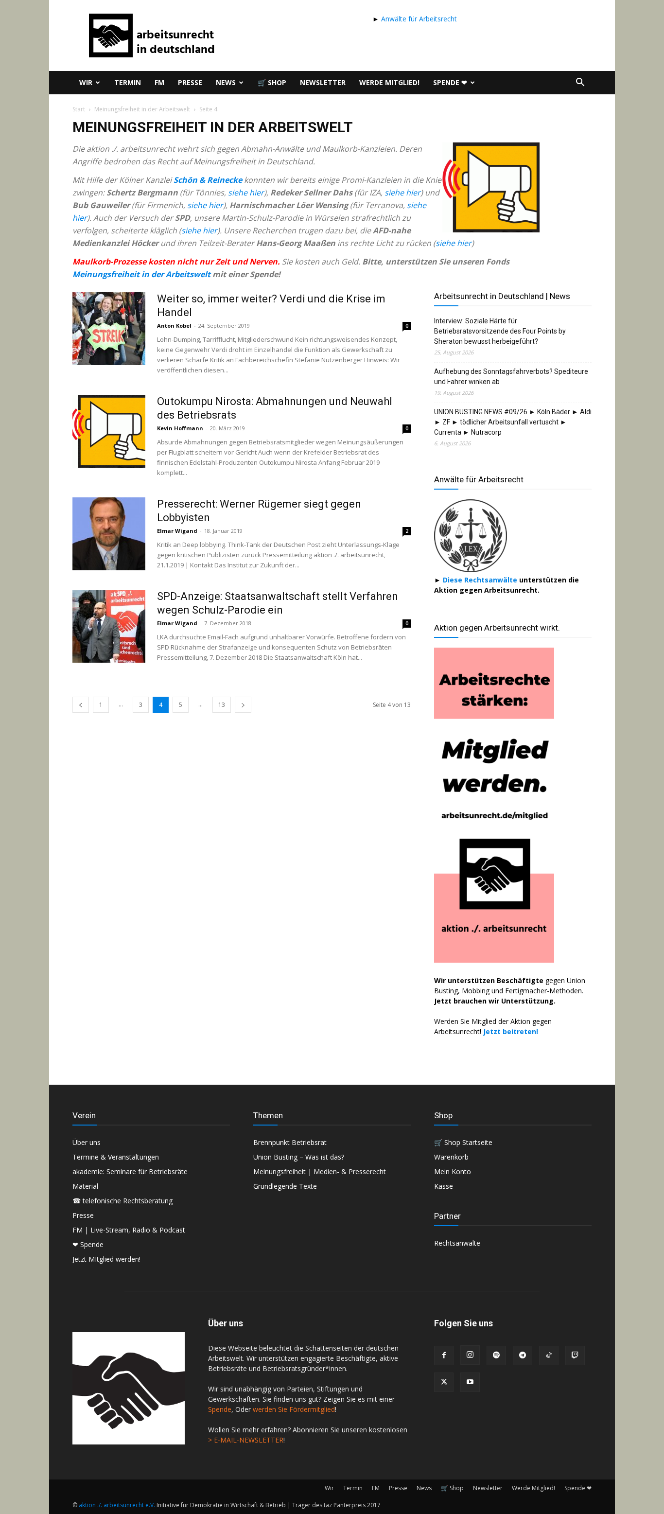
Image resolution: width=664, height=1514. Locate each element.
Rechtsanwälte (457, 1243)
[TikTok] (549, 1355)
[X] (444, 1382)
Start (78, 109)
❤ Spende (88, 1244)
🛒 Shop (272, 82)
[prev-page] (80, 705)
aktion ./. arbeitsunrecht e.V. (117, 1505)
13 (221, 705)
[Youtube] (470, 1382)
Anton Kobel (174, 325)
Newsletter (323, 82)
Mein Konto (452, 1171)
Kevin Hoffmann (180, 428)
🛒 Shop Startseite (463, 1142)
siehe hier (246, 192)
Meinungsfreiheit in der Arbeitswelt (142, 109)
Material (85, 1186)
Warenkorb (451, 1157)
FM (159, 82)
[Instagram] (470, 1355)
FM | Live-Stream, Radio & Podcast (128, 1229)
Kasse (443, 1186)
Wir (85, 82)
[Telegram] (522, 1355)
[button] (580, 83)
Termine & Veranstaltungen (115, 1157)
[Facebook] (444, 1355)
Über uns (86, 1142)
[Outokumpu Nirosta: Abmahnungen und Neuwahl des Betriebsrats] (108, 431)
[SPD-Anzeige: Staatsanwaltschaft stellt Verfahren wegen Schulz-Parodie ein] (108, 626)
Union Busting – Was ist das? (298, 1157)
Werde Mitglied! (389, 82)
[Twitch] (575, 1355)
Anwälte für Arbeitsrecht (418, 18)
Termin (127, 82)
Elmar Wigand (177, 530)
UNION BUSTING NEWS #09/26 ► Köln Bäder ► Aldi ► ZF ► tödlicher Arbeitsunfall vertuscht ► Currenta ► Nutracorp (513, 422)
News (226, 82)
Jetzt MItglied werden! (106, 1259)
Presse (190, 82)
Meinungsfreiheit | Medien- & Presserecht (319, 1171)
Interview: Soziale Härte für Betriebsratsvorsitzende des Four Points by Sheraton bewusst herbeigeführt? (500, 331)
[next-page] (243, 705)
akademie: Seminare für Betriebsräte (130, 1171)
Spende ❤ (450, 82)
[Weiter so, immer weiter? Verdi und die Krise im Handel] (108, 328)
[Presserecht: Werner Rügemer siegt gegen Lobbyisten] (108, 533)
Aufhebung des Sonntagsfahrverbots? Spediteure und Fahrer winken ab (511, 377)
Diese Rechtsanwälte (481, 579)
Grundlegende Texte (285, 1186)
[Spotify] (496, 1355)
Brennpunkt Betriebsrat (290, 1142)
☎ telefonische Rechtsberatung (122, 1200)
